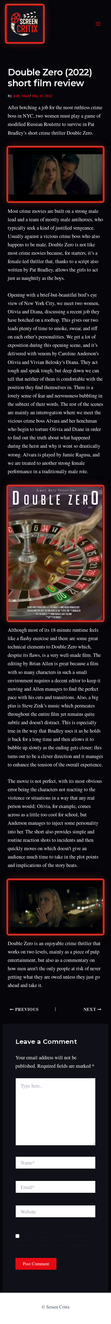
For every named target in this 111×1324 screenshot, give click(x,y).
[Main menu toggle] (98, 24)
